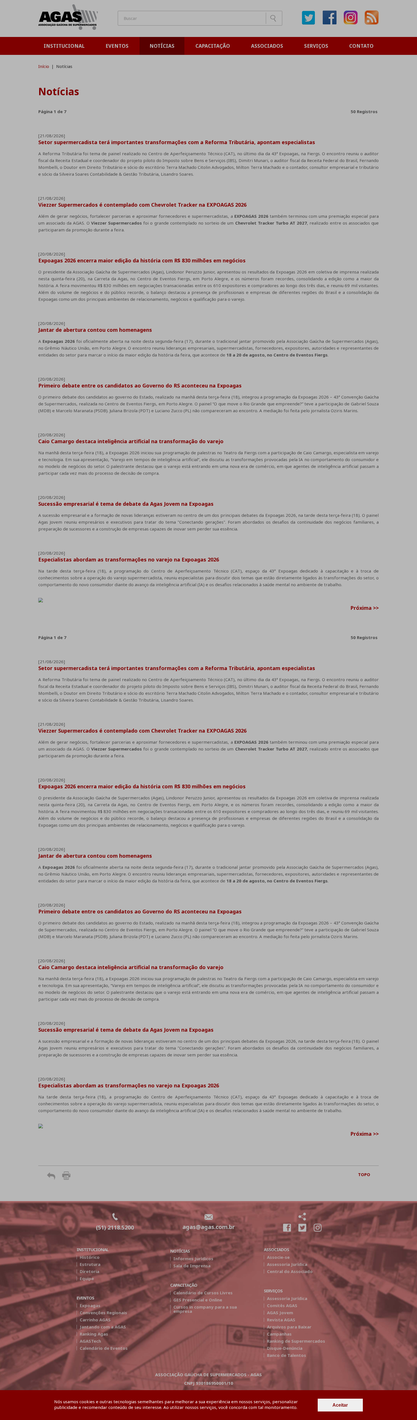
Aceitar (340, 1405)
